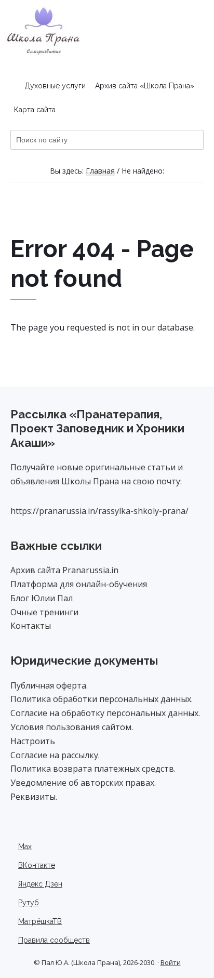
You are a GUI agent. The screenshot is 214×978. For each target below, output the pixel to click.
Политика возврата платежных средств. (93, 768)
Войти (170, 962)
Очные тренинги (44, 612)
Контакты (30, 625)
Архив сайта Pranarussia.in (64, 570)
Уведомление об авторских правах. (83, 782)
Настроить (32, 741)
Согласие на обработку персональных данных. (105, 713)
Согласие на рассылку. (55, 755)
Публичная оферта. (49, 685)
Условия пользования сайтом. (71, 727)
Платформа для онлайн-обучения (78, 584)
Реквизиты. (33, 796)
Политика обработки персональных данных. (101, 699)
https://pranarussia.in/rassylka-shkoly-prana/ (99, 511)
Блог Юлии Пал (41, 598)
